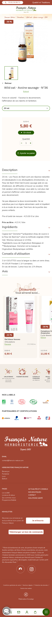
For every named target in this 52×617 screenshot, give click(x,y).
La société (5, 493)
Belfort (4, 479)
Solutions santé (35, 498)
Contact (32, 495)
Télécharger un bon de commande (26, 532)
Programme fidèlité (9, 500)
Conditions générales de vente (12, 585)
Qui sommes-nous (9, 498)
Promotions (20, 17)
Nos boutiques (34, 492)
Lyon (4, 476)
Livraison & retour (8, 495)
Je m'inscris (38, 520)
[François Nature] (26, 9)
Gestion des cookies (26, 588)
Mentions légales (28, 585)
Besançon (5, 471)
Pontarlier (5, 474)
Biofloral (26, 91)
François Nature (10, 17)
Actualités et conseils (38, 489)
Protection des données (41, 585)
